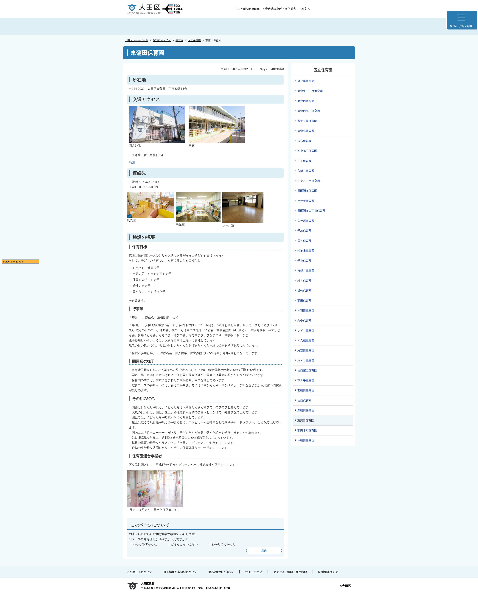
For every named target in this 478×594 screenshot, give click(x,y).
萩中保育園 (304, 320)
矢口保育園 (304, 400)
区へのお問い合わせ (221, 571)
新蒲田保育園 (305, 410)
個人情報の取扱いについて (180, 571)
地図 (132, 162)
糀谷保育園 (304, 280)
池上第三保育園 (307, 150)
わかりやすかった (145, 544)
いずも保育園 (305, 330)
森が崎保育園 (305, 81)
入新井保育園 (305, 170)
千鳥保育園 (304, 230)
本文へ (306, 8)
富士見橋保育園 (307, 120)
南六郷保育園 (305, 340)
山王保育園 (304, 160)
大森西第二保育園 (308, 110)
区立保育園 (194, 40)
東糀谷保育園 (305, 270)
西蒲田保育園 (305, 390)
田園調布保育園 (307, 190)
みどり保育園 (305, 360)
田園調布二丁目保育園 (311, 210)
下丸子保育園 (305, 380)
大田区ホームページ (136, 40)
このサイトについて (139, 571)
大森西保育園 (305, 100)
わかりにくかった (224, 544)
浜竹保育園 (304, 290)
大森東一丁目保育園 (310, 90)
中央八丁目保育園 (309, 180)
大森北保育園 (305, 130)
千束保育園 (304, 260)
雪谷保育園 (304, 240)
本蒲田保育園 (305, 440)
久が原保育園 (305, 220)
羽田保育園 (304, 300)
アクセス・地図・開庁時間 (290, 571)
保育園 (179, 40)
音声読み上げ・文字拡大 (280, 8)
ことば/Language (249, 8)
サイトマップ (253, 571)
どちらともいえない (184, 544)
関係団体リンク (328, 571)
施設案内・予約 (162, 40)
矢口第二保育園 (307, 370)
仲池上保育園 (305, 250)
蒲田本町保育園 (307, 430)
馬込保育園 (304, 140)
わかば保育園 (305, 200)
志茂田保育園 (305, 350)
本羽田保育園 (305, 310)
